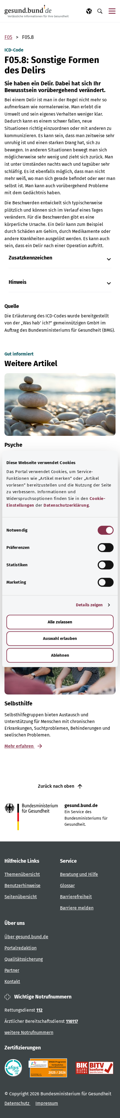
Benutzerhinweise (22, 885)
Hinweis (18, 282)
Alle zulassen (60, 622)
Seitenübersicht (20, 896)
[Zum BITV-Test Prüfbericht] (94, 1068)
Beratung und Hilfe (79, 874)
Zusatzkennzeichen (30, 258)
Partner (11, 970)
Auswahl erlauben (60, 638)
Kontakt (12, 981)
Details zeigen (89, 604)
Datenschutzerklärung (66, 505)
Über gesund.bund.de (26, 936)
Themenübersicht (22, 874)
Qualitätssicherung (23, 959)
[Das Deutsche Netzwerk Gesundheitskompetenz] (49, 1068)
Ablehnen (60, 655)
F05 (8, 37)
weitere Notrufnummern (28, 1032)
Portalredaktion (20, 948)
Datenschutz (17, 1103)
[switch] (106, 547)
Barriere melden (76, 908)
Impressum (46, 1103)
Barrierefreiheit (76, 896)
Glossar (67, 885)
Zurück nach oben (56, 786)
